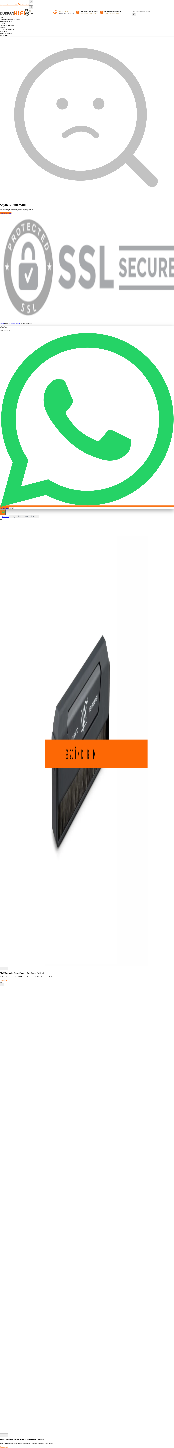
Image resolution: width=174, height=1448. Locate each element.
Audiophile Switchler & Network (10, 19)
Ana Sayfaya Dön (5, 213)
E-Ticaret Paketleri (15, 323)
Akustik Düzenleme (6, 21)
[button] (31, 4)
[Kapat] (2, 984)
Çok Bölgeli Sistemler (7, 29)
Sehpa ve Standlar (6, 33)
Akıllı (2, 323)
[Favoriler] (31, 1)
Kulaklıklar (3, 31)
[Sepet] (31, 7)
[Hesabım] (29, 4)
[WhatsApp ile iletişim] (3, 512)
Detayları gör (4, 980)
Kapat (11, 508)
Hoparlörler (3, 23)
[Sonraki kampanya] (6, 968)
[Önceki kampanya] (2, 968)
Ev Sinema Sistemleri (7, 25)
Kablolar (2, 27)
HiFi (1, 17)
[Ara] (134, 14)
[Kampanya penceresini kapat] (1, 519)
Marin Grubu (4, 35)
